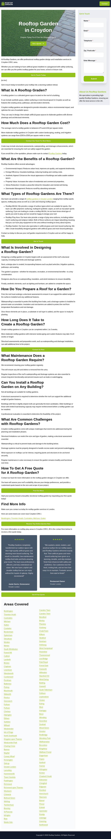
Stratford (42, 638)
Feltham (42, 693)
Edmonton (43, 780)
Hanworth (43, 669)
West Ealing (44, 679)
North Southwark (10, 736)
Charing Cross (9, 746)
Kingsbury (43, 749)
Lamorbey (8, 770)
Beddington (5, 518)
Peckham (7, 680)
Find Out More (38, 491)
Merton (6, 646)
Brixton (6, 663)
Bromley (7, 808)
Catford (7, 656)
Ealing (41, 704)
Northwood (43, 825)
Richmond (8, 784)
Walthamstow (44, 742)
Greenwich (8, 701)
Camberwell (8, 677)
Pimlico (7, 698)
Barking (42, 683)
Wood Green (44, 728)
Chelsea (7, 711)
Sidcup (6, 763)
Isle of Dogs (8, 732)
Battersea (7, 684)
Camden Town (44, 610)
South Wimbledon (11, 649)
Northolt (42, 762)
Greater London (10, 767)
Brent (41, 714)
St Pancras (8, 812)
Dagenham (43, 755)
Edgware (42, 787)
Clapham (7, 666)
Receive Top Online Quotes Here (38, 524)
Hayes (41, 759)
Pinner (41, 804)
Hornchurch (43, 794)
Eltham (6, 718)
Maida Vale (8, 822)
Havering (42, 821)
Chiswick (7, 794)
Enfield (42, 807)
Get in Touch (38, 241)
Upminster (43, 811)
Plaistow (42, 624)
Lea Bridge (43, 659)
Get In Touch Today (38, 75)
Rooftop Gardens (55, 153)
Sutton (43, 518)
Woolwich (7, 791)
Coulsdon (7, 628)
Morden (7, 642)
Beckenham (8, 632)
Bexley (42, 621)
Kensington (8, 760)
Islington (7, 815)
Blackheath (8, 691)
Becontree (43, 745)
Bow (5, 819)
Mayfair (7, 753)
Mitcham (36, 518)
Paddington (8, 781)
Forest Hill (8, 653)
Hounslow (43, 652)
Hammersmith (9, 774)
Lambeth (7, 659)
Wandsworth (8, 673)
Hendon (42, 731)
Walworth (7, 694)
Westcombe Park (10, 743)
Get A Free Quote (38, 594)
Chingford (43, 783)
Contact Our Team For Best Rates (38, 141)
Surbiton (7, 722)
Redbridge (43, 735)
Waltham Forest (45, 752)
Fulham (7, 704)
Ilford (41, 707)
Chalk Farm (43, 631)
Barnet (41, 800)
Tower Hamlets (9, 777)
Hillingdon (43, 769)
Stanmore (43, 797)
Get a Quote (36, 43)
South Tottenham (45, 690)
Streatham (8, 639)
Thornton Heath (17, 518)
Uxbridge (42, 818)
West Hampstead (45, 648)
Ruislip (42, 814)
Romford (42, 790)
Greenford (43, 721)
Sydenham (8, 635)
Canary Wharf (9, 756)
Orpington (7, 715)
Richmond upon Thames (13, 787)
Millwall (7, 725)
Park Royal (43, 662)
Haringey (42, 710)
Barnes (6, 749)
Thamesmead (44, 655)
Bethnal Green (9, 798)
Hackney (42, 627)
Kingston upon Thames (13, 739)
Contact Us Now (38, 349)
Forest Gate (43, 666)
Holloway (43, 645)
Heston (42, 700)
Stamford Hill (44, 676)
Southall (42, 724)
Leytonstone (44, 697)
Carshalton (28, 518)
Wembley (43, 717)
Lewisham (8, 670)
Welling (7, 801)
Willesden (43, 672)
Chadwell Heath (45, 776)
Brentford (42, 617)
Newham (42, 641)
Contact (105, 4)
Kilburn (42, 634)
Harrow (42, 766)
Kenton (42, 773)
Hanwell (42, 686)
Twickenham (9, 805)
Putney (6, 687)
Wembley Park (45, 738)
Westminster (8, 729)
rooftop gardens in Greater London (39, 199)
